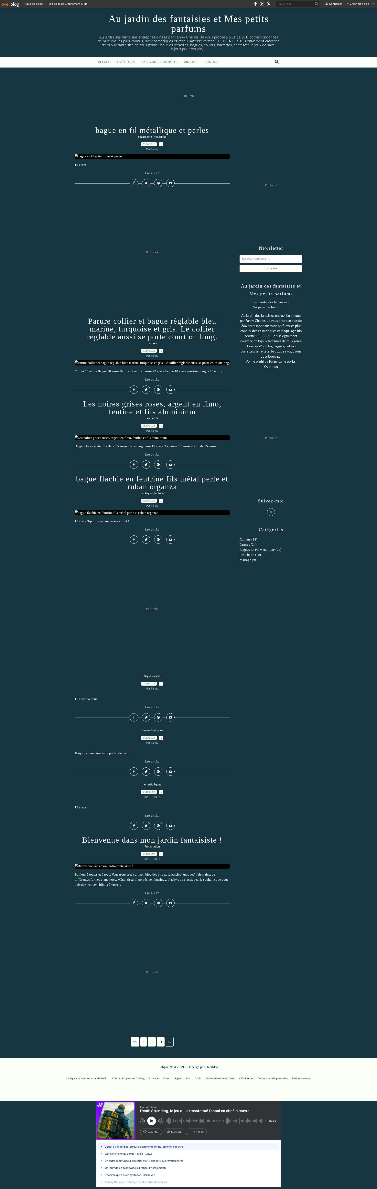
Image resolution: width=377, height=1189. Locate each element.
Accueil (104, 62)
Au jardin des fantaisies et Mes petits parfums (189, 23)
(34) (248, 539)
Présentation (152, 846)
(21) (260, 550)
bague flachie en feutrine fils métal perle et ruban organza (152, 482)
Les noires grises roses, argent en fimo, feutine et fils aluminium (152, 407)
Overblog (212, 1067)
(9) (248, 560)
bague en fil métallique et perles (152, 130)
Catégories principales (159, 62)
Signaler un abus (183, 1078)
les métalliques (152, 784)
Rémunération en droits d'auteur (220, 1078)
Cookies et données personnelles (273, 1078)
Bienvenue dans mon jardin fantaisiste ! (152, 840)
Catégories (126, 62)
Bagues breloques (152, 730)
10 (152, 1042)
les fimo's (152, 418)
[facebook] (255, 4)
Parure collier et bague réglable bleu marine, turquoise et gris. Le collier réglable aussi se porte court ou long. (152, 329)
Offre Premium (246, 1078)
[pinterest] (268, 4)
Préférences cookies (301, 1078)
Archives (191, 62)
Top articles (154, 1078)
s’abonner (153, 1132)
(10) (250, 555)
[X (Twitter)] (262, 4)
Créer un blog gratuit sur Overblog (128, 1078)
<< (135, 1042)
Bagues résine (152, 676)
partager (176, 1132)
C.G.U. (198, 1078)
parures (152, 343)
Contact (212, 62)
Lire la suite (152, 173)
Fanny (273, 361)
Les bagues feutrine (152, 493)
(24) (248, 544)
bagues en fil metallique (152, 137)
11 (160, 1042)
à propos (199, 1132)
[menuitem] (104, 62)
